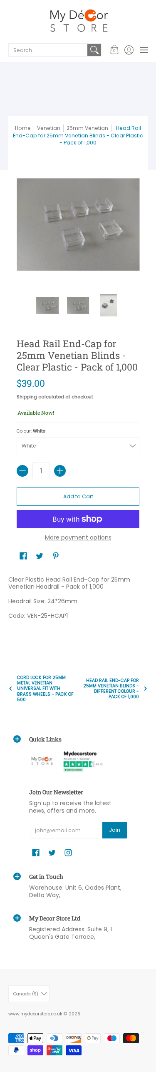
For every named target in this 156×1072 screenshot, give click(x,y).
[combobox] (48, 50)
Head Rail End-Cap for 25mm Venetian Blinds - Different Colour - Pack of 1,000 (111, 689)
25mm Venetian (87, 128)
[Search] (94, 50)
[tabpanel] (78, 607)
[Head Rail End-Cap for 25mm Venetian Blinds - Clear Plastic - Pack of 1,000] (47, 305)
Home (23, 128)
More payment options (78, 538)
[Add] (60, 471)
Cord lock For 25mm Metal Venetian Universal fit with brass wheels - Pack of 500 (45, 688)
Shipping (27, 396)
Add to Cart (78, 496)
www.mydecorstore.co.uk (35, 1014)
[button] (114, 50)
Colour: (31, 431)
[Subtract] (22, 471)
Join (114, 829)
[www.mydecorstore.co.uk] (78, 21)
